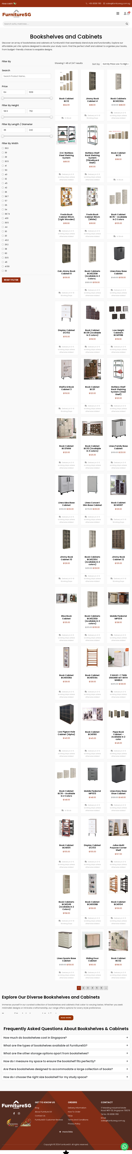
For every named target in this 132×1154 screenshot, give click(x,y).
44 (6, 227)
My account (124, 13)
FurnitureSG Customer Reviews (49, 1119)
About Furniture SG (43, 1111)
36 (6, 192)
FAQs (70, 1115)
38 (6, 249)
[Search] (126, 23)
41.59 (7, 266)
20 (6, 236)
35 (6, 205)
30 (6, 231)
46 (6, 262)
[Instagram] (19, 1113)
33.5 (7, 257)
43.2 (7, 240)
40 (6, 174)
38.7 (7, 196)
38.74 (7, 214)
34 (6, 209)
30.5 (7, 161)
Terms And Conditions (78, 1119)
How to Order (74, 1111)
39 (6, 152)
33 (6, 271)
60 (6, 253)
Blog (37, 1107)
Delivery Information (77, 1107)
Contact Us (40, 1115)
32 (6, 179)
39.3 (6, 148)
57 (6, 200)
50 (6, 170)
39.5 (7, 222)
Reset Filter (11, 279)
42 (6, 187)
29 (6, 157)
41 (6, 165)
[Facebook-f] (14, 1113)
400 (6, 218)
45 (6, 183)
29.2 (6, 244)
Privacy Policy (74, 1123)
